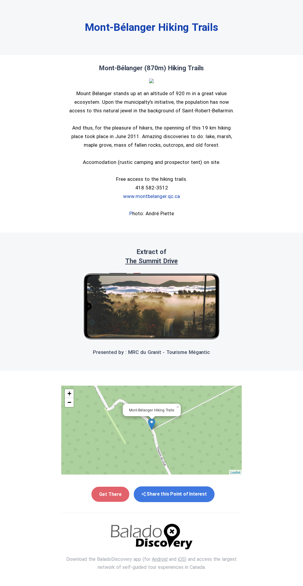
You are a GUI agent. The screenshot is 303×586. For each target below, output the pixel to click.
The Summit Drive (151, 261)
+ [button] (69, 393)
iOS (181, 559)
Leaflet (235, 472)
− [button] (69, 402)
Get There (110, 494)
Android (159, 559)
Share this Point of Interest (176, 494)
